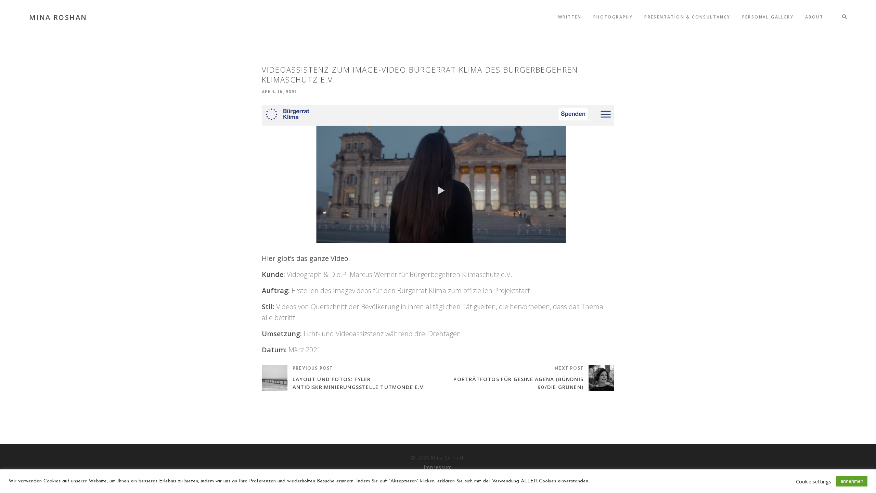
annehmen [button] (851, 481)
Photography (613, 17)
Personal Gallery (768, 17)
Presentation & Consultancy (687, 17)
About (814, 17)
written (570, 17)
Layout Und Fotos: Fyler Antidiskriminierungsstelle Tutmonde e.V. (359, 383)
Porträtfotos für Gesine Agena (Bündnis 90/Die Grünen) (518, 383)
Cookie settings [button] (813, 481)
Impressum (438, 467)
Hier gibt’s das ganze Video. (306, 258)
